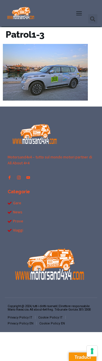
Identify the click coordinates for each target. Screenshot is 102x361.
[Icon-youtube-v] (28, 177)
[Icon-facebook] (9, 177)
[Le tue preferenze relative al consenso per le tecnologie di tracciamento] (92, 351)
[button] (79, 13)
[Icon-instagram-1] (19, 177)
